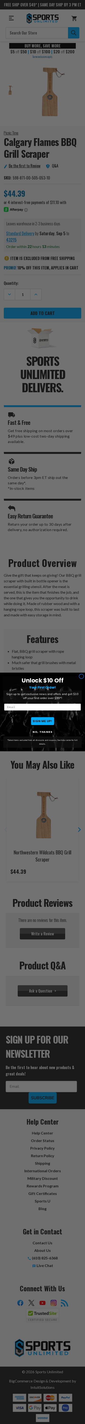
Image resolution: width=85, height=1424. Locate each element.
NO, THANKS (42, 732)
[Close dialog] (81, 676)
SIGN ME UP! (42, 721)
